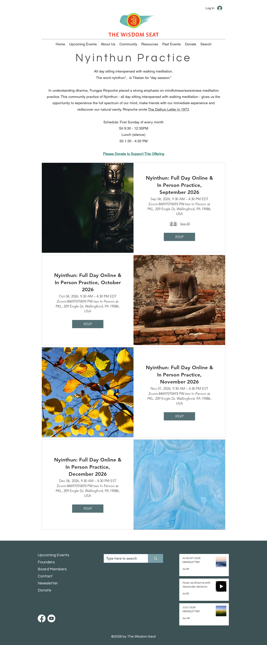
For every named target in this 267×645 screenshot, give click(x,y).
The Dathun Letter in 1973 (168, 109)
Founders (46, 562)
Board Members (52, 569)
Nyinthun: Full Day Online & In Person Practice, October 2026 (87, 282)
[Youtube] (51, 618)
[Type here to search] (155, 558)
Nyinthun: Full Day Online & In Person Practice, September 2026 (179, 185)
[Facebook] (42, 618)
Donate (44, 590)
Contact (45, 576)
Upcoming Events (53, 555)
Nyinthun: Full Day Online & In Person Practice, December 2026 (87, 467)
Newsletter (48, 583)
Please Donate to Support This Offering (133, 154)
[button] (108, 44)
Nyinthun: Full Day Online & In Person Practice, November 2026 (179, 375)
